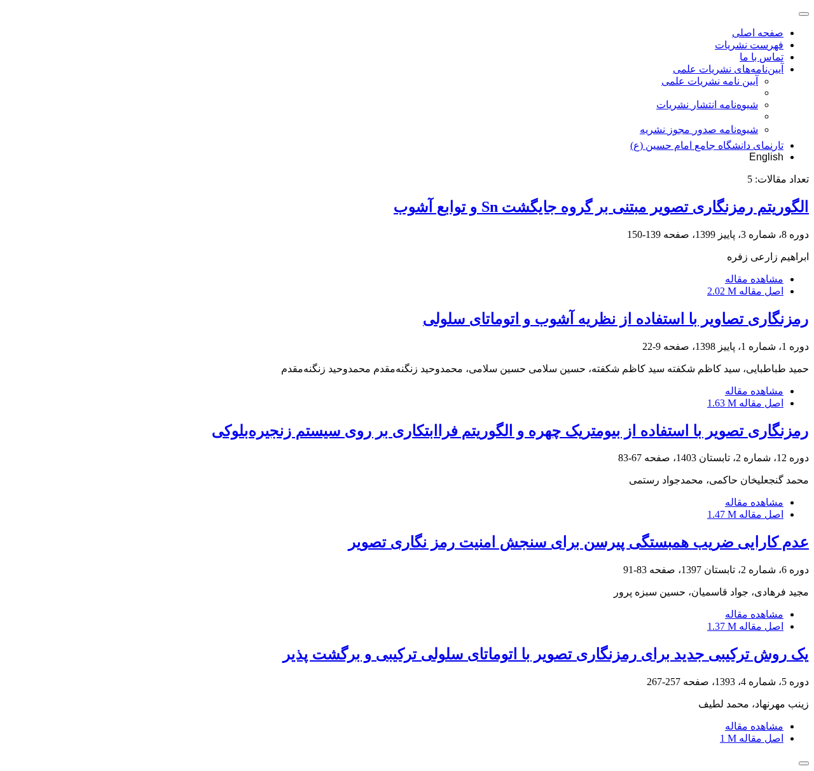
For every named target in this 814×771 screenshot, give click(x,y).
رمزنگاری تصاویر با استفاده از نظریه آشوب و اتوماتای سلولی (616, 318)
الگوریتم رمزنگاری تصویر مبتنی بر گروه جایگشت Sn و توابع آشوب (601, 206)
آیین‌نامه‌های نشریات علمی (728, 69)
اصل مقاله (745, 291)
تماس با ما (761, 57)
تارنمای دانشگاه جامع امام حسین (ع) (706, 145)
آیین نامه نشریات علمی (709, 81)
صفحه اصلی (757, 32)
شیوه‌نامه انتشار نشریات (707, 104)
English (766, 156)
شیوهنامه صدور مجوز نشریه (699, 129)
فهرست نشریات (749, 44)
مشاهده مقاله (754, 279)
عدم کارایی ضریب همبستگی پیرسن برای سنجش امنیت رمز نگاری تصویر (578, 542)
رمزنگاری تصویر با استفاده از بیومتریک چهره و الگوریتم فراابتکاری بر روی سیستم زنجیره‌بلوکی (510, 430)
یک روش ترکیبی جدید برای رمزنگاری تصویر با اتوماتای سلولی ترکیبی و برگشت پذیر (546, 654)
